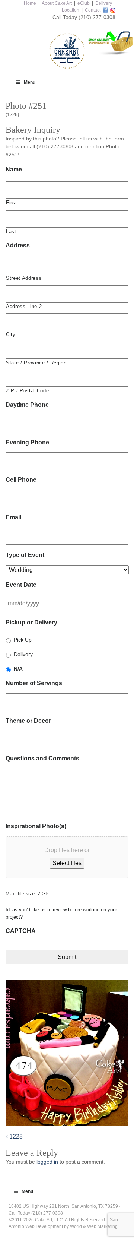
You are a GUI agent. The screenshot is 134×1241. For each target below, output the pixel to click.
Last (11, 231)
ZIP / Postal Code (27, 390)
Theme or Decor (28, 721)
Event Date (21, 585)
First (11, 202)
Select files (67, 863)
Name (14, 169)
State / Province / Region (36, 362)
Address (18, 245)
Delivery (103, 3)
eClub (83, 3)
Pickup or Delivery (31, 622)
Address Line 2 (24, 306)
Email (13, 517)
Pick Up (23, 640)
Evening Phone (27, 442)
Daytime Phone (27, 405)
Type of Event (25, 555)
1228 (15, 1136)
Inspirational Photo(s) (36, 826)
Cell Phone (21, 480)
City (11, 334)
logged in (47, 1162)
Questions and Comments (42, 758)
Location (70, 10)
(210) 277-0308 (97, 17)
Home (30, 3)
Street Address (23, 278)
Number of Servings (34, 683)
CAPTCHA (21, 931)
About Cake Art (57, 3)
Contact (92, 10)
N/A (18, 669)
